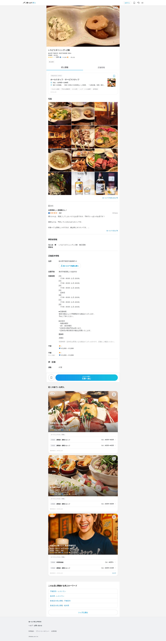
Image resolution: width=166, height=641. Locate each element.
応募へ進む (86, 378)
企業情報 (54, 631)
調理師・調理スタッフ (63, 439)
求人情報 (64, 67)
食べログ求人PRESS (35, 622)
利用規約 (31, 631)
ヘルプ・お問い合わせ (35, 625)
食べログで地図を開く (71, 266)
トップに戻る (83, 612)
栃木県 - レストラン (57, 596)
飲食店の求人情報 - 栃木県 (59, 605)
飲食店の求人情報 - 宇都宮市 (60, 601)
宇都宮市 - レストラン (58, 591)
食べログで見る (111, 231)
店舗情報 (101, 67)
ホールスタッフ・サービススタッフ (64, 79)
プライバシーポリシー (42, 631)
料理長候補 (60, 562)
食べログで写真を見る (109, 198)
